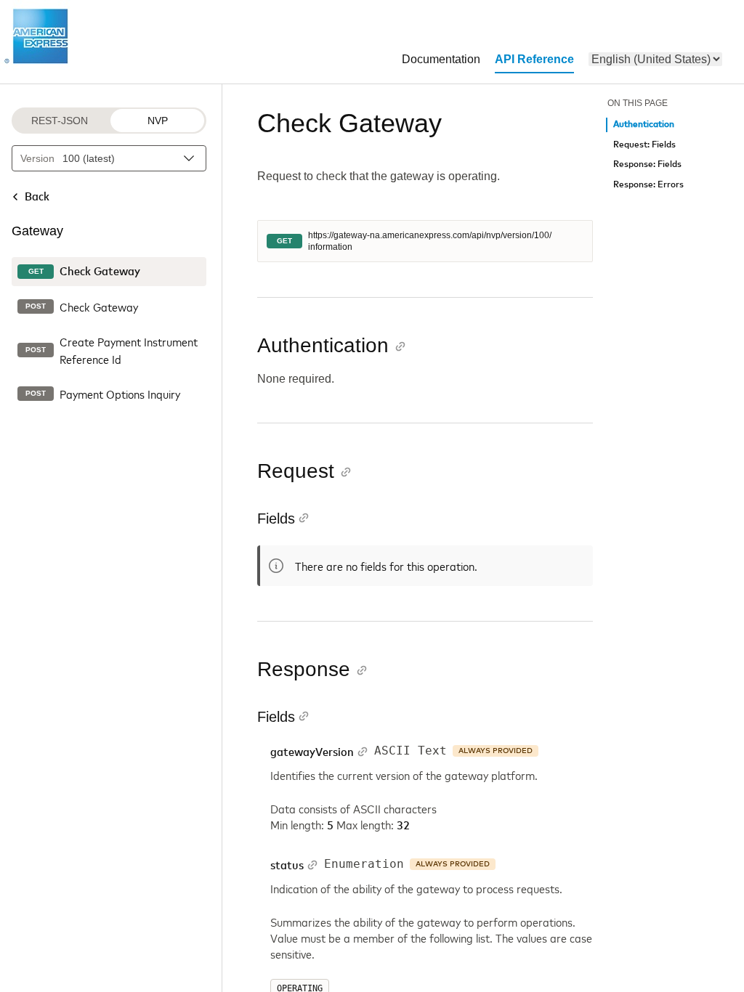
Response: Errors (648, 185)
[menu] (655, 59)
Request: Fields (644, 145)
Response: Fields (647, 164)
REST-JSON (59, 120)
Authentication (643, 124)
